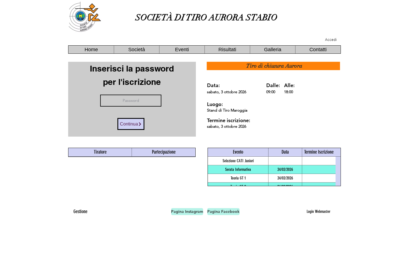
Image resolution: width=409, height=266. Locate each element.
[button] (136, 49)
